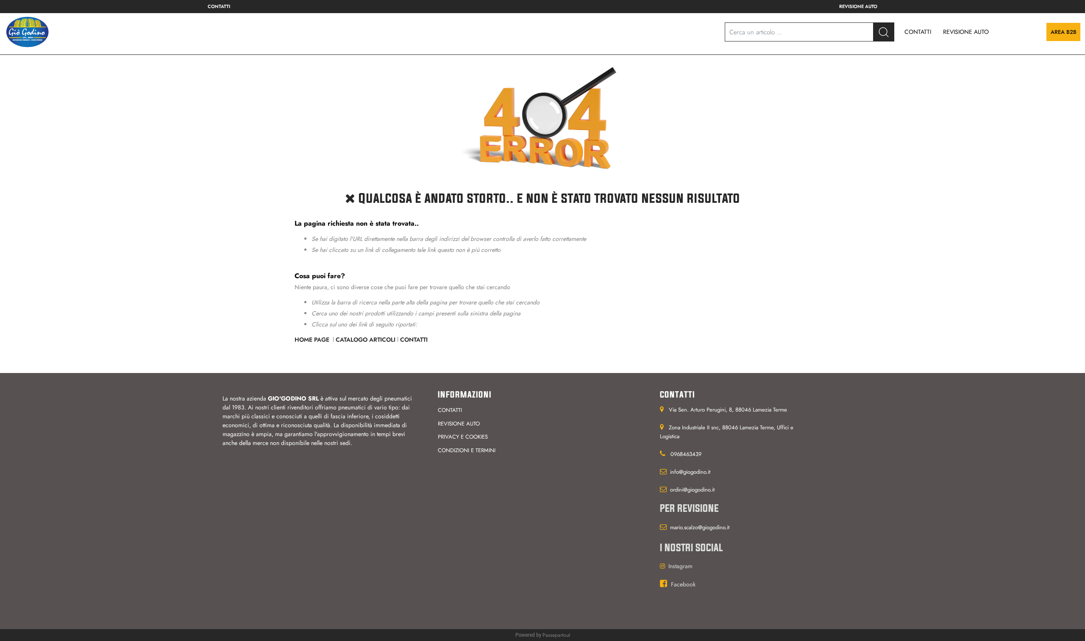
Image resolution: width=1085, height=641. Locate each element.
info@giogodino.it (690, 472)
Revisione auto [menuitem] (858, 6)
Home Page (313, 339)
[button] (883, 31)
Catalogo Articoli (365, 339)
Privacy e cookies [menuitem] (463, 437)
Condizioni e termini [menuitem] (466, 450)
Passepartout (556, 635)
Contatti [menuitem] (219, 6)
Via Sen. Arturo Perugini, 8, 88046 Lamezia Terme (728, 410)
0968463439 (685, 454)
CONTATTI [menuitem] (917, 32)
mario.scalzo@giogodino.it (699, 527)
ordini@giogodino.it (692, 490)
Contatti (414, 339)
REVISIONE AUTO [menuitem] (966, 32)
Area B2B (1064, 32)
